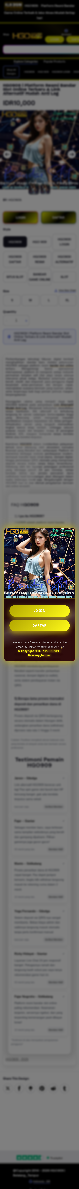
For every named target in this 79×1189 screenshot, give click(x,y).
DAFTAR (39, 625)
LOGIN (39, 610)
